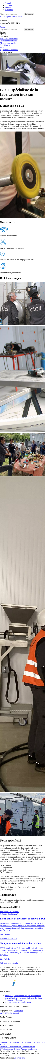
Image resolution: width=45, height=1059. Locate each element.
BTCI (7, 1002)
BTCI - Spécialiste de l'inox (11, 16)
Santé (40, 998)
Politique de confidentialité (10, 1047)
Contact (29, 1002)
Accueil (8, 3)
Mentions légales (28, 1047)
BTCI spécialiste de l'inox (10, 1049)
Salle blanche (32, 998)
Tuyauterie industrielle (20, 996)
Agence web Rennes (29, 1049)
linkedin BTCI (18, 1042)
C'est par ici (18, 1011)
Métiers (8, 7)
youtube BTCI (30, 1042)
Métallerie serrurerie (18, 998)
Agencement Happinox (14, 1000)
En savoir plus (19, 1058)
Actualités (9, 10)
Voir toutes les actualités (9, 912)
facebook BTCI (6, 1042)
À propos (8, 5)
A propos (13, 1002)
